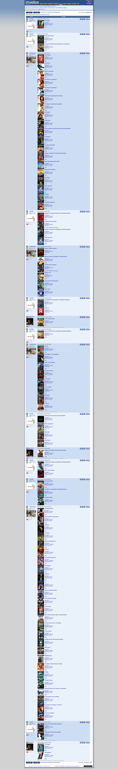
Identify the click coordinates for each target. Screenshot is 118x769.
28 (84, 12)
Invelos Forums (43, 12)
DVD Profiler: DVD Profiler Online (53, 12)
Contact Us (57, 766)
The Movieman (32, 53)
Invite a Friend (74, 766)
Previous (87, 12)
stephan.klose (31, 316)
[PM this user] (81, 19)
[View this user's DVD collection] (84, 19)
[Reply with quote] (89, 19)
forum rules (47, 6)
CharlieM (31, 18)
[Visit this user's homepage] (83, 19)
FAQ (78, 766)
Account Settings (68, 766)
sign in (39, 9)
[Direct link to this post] (87, 19)
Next (90, 12)
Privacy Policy (61, 766)
